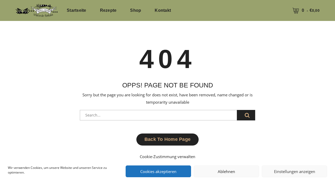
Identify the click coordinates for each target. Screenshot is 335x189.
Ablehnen (226, 171)
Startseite (76, 10)
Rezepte (108, 10)
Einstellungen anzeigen (294, 171)
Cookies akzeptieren (158, 171)
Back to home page (167, 139)
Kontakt (163, 10)
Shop (135, 10)
